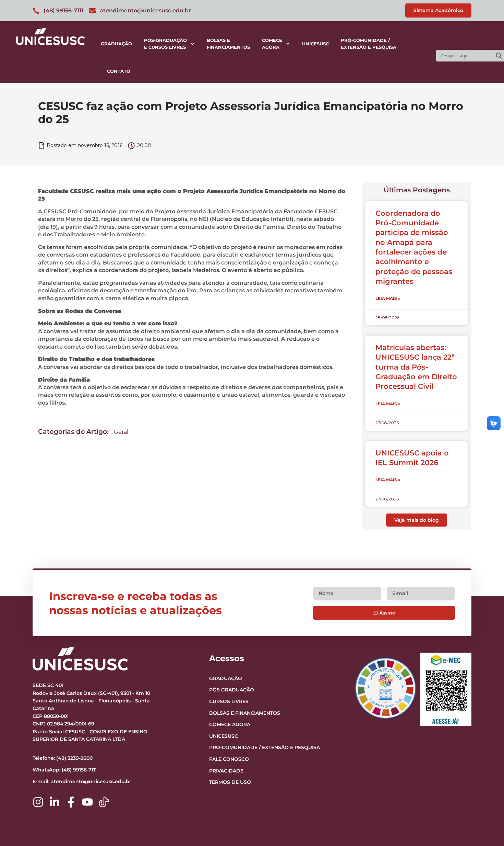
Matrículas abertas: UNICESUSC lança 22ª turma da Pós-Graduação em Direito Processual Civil (416, 367)
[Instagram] (38, 802)
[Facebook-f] (70, 802)
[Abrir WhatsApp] (487, 828)
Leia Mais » (387, 298)
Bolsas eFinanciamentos (228, 43)
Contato (118, 71)
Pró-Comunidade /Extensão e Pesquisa (368, 43)
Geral (121, 432)
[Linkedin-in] (54, 802)
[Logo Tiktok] (103, 802)
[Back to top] (485, 798)
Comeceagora (272, 43)
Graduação (116, 43)
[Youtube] (87, 802)
